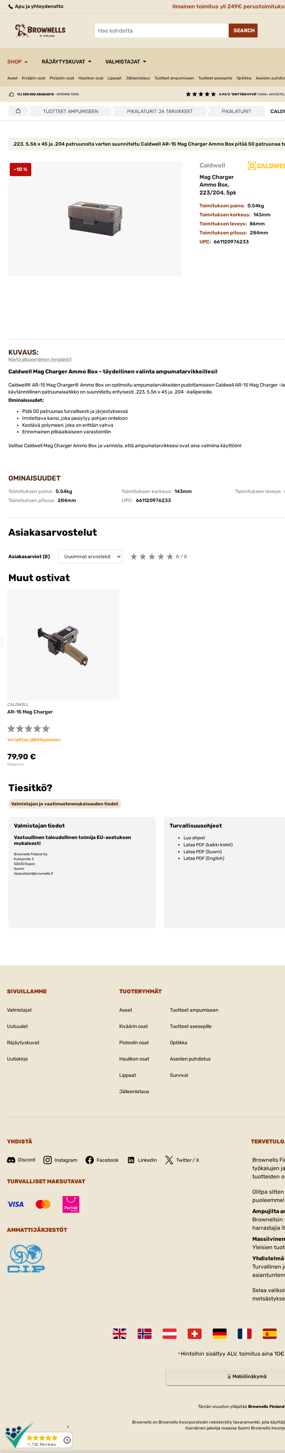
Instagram (66, 1160)
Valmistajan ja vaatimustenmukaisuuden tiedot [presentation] (64, 803)
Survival (179, 1075)
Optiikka (244, 78)
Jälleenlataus (138, 78)
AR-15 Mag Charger (30, 712)
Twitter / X (187, 1160)
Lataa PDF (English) (204, 858)
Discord (26, 1160)
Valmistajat (122, 62)
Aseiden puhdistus (190, 1059)
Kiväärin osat (33, 78)
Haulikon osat (91, 78)
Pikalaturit (15, 764)
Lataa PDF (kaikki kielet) (208, 844)
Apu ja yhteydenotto (38, 6)
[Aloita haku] (243, 30)
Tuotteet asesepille (215, 78)
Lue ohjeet (194, 837)
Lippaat (114, 78)
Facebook (108, 1160)
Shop (14, 62)
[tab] (64, 803)
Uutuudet (17, 1026)
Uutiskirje (17, 1059)
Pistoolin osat (62, 78)
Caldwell (212, 165)
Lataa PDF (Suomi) (203, 851)
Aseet (12, 78)
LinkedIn (147, 1160)
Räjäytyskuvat (63, 62)
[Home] (16, 111)
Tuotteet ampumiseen (174, 78)
